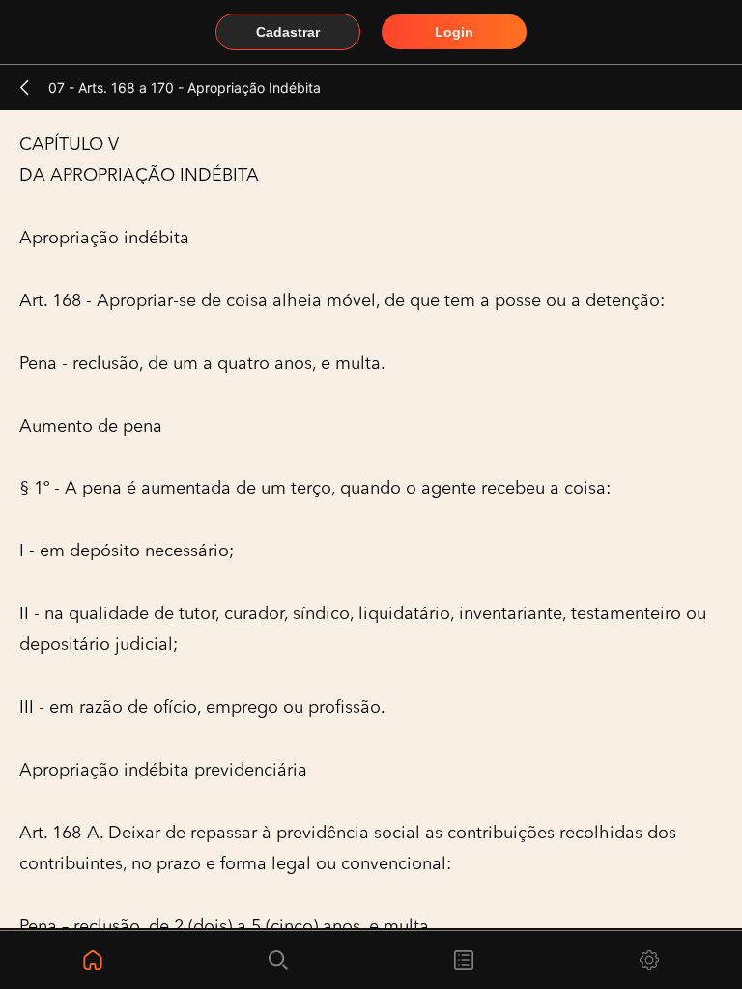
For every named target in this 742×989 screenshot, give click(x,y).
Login (454, 32)
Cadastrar (288, 32)
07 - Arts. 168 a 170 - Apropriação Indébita (184, 87)
